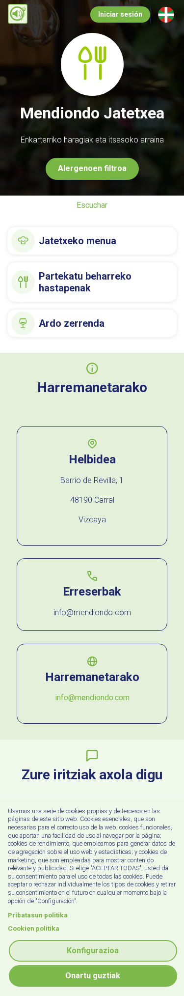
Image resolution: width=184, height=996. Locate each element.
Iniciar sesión (120, 14)
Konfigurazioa (93, 950)
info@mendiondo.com (92, 697)
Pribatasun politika (38, 915)
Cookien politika (33, 928)
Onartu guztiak (92, 975)
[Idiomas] (166, 14)
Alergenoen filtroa (92, 168)
